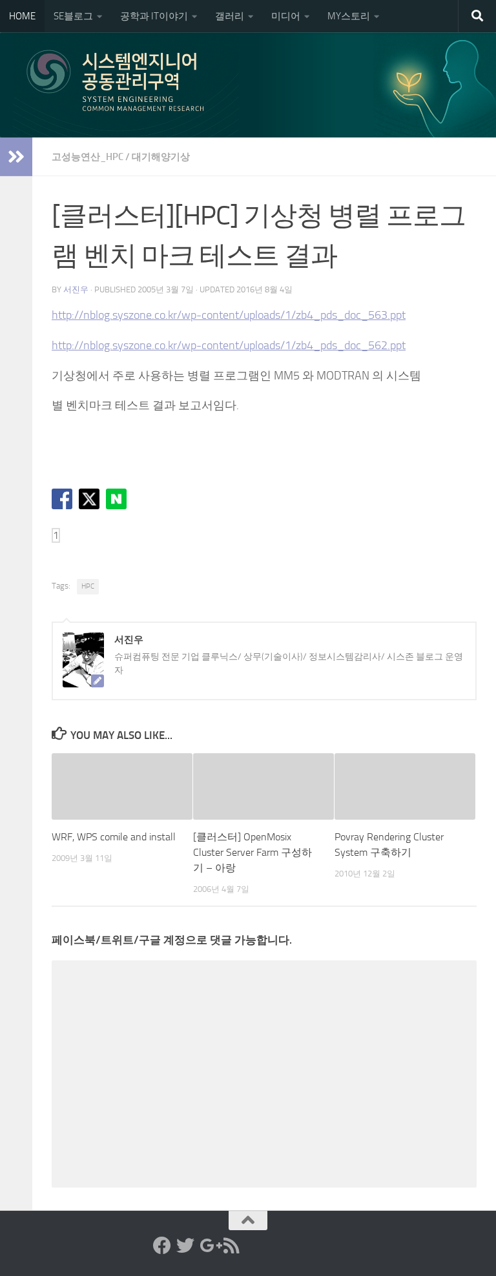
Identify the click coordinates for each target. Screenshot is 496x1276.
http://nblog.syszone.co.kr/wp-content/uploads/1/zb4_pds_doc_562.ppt (229, 345)
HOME (22, 16)
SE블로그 (73, 16)
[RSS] (232, 1246)
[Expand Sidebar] (16, 156)
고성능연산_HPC (87, 157)
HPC (87, 586)
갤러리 (229, 16)
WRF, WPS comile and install (114, 837)
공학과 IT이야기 (154, 16)
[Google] (209, 1246)
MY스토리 (348, 16)
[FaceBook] (162, 1246)
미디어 (285, 16)
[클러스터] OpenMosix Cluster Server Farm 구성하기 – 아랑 (252, 852)
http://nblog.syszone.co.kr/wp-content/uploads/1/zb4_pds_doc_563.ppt (229, 315)
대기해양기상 (161, 157)
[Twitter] (185, 1246)
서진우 (75, 289)
